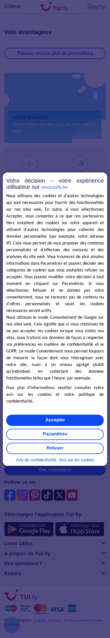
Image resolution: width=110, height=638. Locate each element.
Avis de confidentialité (36, 460)
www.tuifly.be (54, 187)
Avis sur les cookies (76, 460)
